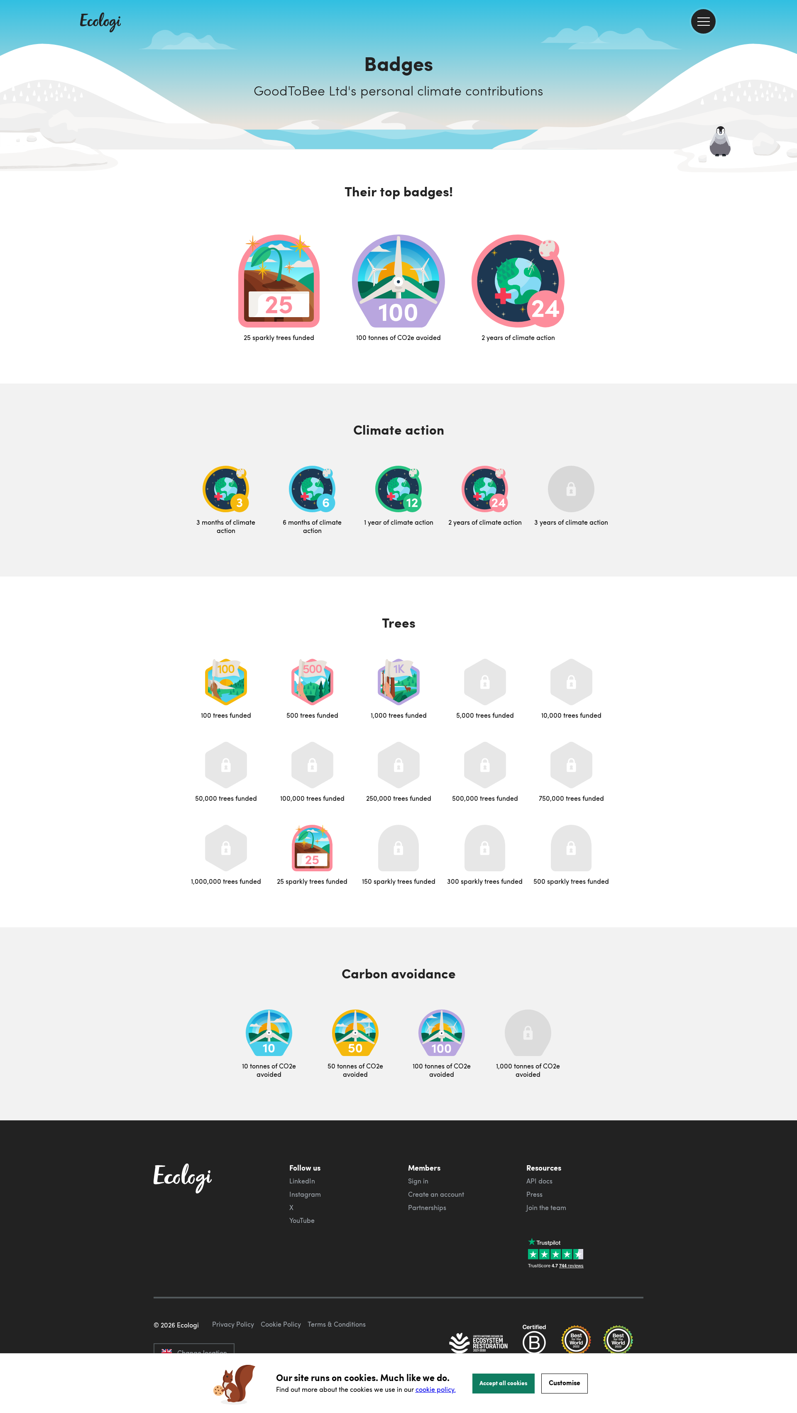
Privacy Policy (233, 1324)
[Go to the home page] (100, 23)
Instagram (305, 1194)
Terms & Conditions (337, 1324)
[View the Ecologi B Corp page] (534, 1344)
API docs (539, 1181)
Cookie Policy (281, 1324)
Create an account (436, 1194)
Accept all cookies (503, 1383)
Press (534, 1194)
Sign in (418, 1181)
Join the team (546, 1207)
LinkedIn (302, 1181)
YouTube (302, 1220)
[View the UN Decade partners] (479, 1344)
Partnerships (427, 1207)
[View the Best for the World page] (576, 1344)
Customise (564, 1382)
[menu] (703, 21)
